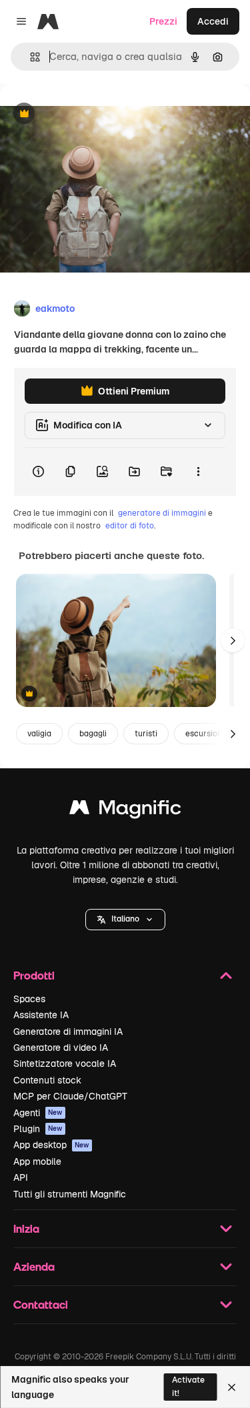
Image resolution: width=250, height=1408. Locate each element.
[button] (125, 919)
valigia (39, 733)
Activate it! (188, 1386)
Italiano (125, 919)
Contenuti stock (47, 1080)
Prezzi (163, 21)
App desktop (51, 1145)
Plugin (38, 1129)
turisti (146, 733)
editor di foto (129, 525)
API (20, 1177)
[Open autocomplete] (29, 57)
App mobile (37, 1161)
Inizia (26, 1228)
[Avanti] (233, 640)
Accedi (213, 21)
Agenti (38, 1113)
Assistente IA (41, 1015)
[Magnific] (125, 810)
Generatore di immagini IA (68, 1032)
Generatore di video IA (60, 1048)
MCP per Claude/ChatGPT (70, 1096)
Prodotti (34, 975)
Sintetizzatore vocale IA (64, 1063)
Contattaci (40, 1304)
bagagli (93, 733)
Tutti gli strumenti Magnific (69, 1194)
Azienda (34, 1266)
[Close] (232, 1387)
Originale (88, 114)
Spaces (29, 999)
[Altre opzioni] (198, 471)
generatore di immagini (162, 513)
